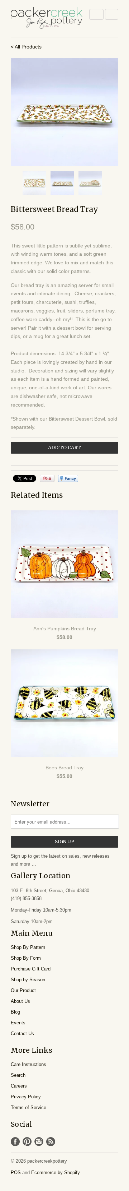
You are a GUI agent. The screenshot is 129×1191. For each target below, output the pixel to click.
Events (18, 1022)
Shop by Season (28, 979)
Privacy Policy (26, 1096)
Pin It (47, 478)
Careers (19, 1086)
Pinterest (27, 1141)
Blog (15, 1012)
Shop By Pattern (28, 947)
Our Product (23, 990)
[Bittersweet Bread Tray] (64, 112)
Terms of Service (28, 1107)
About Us (20, 1001)
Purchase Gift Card (31, 969)
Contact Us (22, 1033)
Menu (96, 14)
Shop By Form (26, 958)
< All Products (26, 47)
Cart (111, 14)
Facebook (15, 1141)
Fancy (68, 478)
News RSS (50, 1141)
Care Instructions (28, 1064)
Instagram (38, 1141)
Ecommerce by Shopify (55, 1172)
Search (18, 1075)
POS (16, 1172)
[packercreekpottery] (46, 18)
